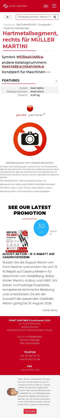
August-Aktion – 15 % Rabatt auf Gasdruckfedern (28, 255)
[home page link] (15, 6)
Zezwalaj (30, 411)
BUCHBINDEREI (26, 24)
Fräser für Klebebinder (16, 28)
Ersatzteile (44, 24)
